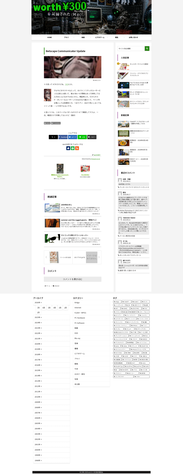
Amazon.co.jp (95, 159)
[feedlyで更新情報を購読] (73, 148)
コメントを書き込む (72, 279)
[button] (91, 137)
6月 (44, 307)
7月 (38, 307)
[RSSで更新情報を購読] (77, 148)
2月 (65, 307)
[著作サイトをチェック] (68, 148)
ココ (66, 84)
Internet (48, 123)
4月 (54, 307)
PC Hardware (56, 123)
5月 (49, 307)
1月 (38, 312)
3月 (60, 307)
